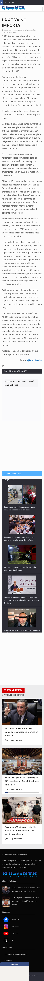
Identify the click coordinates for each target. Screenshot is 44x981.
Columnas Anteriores (15, 371)
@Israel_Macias (34, 360)
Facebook (15, 919)
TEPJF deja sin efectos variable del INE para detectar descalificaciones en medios (26, 901)
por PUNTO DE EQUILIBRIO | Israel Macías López (20, 30)
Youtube (15, 933)
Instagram (15, 926)
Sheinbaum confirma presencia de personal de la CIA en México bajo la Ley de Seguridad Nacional (21, 596)
